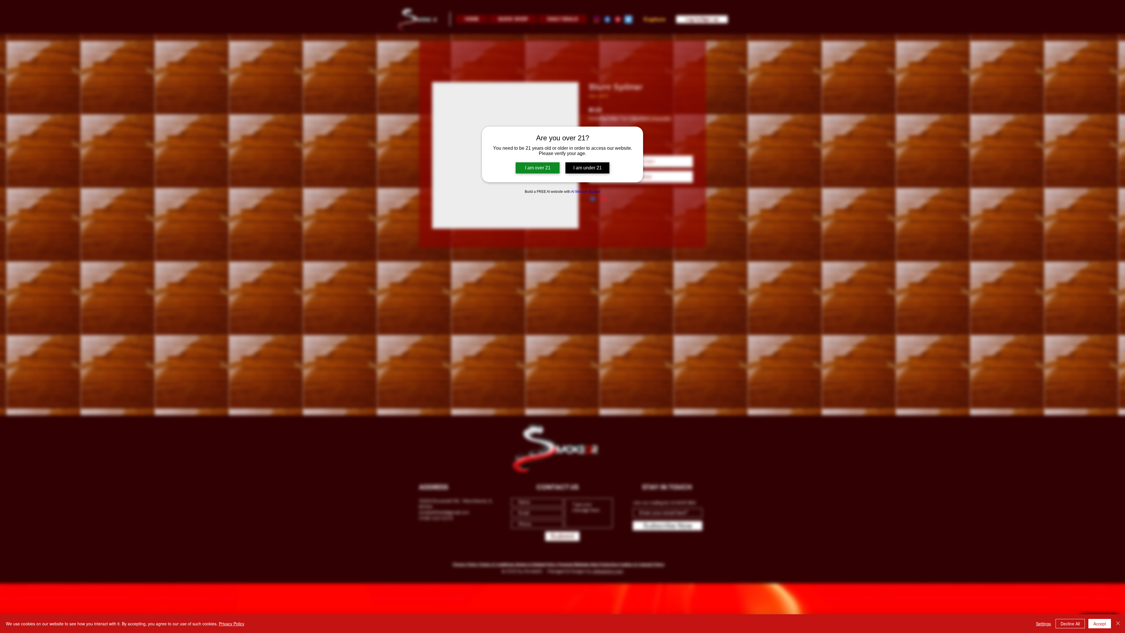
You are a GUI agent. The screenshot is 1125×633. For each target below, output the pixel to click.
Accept (1099, 624)
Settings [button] (1043, 624)
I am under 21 (587, 167)
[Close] (1117, 623)
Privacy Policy (231, 624)
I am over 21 (537, 167)
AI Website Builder (585, 192)
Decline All (1070, 624)
